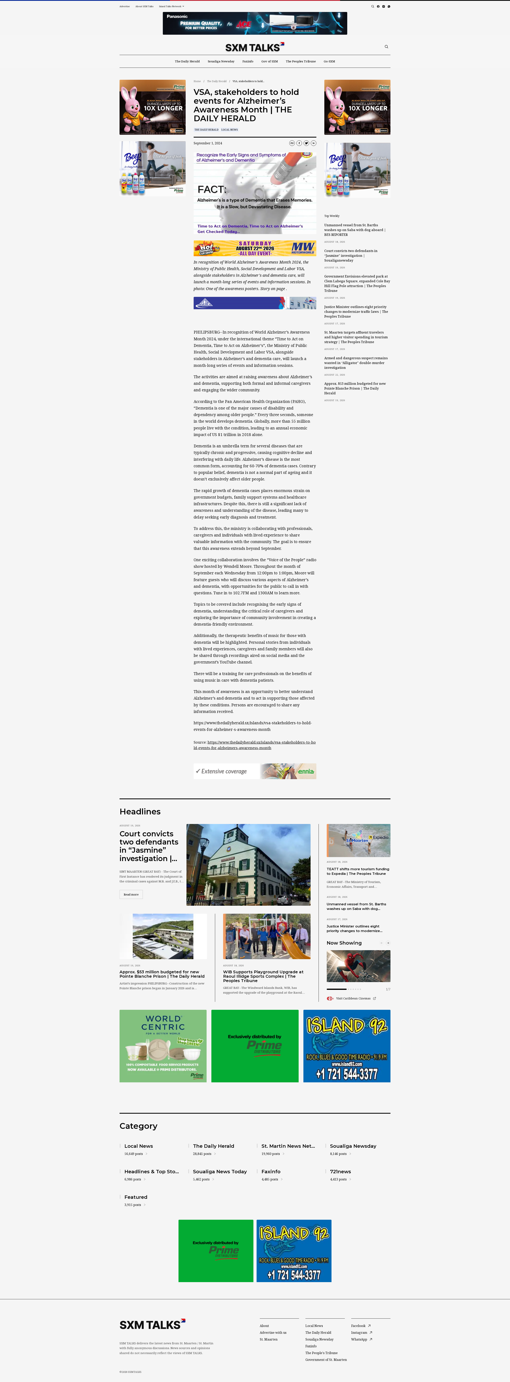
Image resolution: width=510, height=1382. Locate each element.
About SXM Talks (144, 6)
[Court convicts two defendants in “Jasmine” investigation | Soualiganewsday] (248, 865)
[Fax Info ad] (346, 1046)
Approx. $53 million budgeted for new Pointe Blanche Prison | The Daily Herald (355, 388)
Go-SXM (329, 61)
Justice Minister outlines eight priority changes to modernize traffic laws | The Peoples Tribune (356, 312)
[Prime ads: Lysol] (153, 107)
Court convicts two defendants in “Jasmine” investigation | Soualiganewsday (351, 256)
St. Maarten (269, 1339)
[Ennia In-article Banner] (255, 771)
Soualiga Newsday (221, 61)
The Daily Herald (187, 61)
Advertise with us (273, 1332)
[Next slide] (388, 943)
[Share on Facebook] (299, 143)
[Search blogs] (373, 6)
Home (197, 81)
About (264, 1326)
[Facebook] (378, 6)
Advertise (125, 6)
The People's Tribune (321, 1353)
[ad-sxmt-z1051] (153, 168)
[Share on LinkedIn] (313, 143)
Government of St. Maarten (326, 1359)
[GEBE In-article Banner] (255, 303)
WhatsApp (359, 1339)
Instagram (359, 1332)
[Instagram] (383, 6)
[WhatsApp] (388, 6)
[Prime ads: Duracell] (163, 1046)
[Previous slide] (381, 943)
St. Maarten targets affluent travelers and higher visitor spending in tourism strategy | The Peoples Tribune (356, 337)
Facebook (358, 1326)
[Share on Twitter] (306, 143)
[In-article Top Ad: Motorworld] (255, 248)
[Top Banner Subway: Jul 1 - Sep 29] (255, 23)
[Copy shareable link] (292, 143)
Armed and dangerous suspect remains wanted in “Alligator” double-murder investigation (356, 363)
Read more (133, 894)
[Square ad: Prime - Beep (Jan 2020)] (254, 1046)
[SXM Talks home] (254, 46)
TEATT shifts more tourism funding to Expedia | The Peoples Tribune (358, 871)
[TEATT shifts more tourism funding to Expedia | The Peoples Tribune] (358, 840)
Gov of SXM (269, 61)
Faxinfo (247, 61)
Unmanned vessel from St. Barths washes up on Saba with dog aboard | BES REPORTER (355, 230)
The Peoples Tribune (301, 61)
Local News (229, 129)
